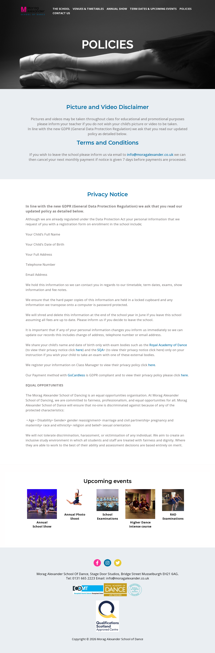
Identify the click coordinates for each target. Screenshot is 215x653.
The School (61, 9)
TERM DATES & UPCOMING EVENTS (153, 9)
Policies (185, 9)
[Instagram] (107, 562)
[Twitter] (117, 562)
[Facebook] (97, 562)
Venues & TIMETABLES (88, 9)
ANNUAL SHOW (117, 9)
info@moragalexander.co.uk (150, 154)
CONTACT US (61, 13)
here (79, 350)
